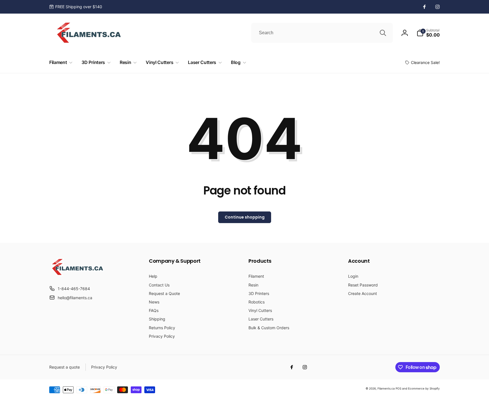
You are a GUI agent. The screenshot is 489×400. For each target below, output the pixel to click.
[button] (428, 33)
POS (398, 388)
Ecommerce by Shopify (424, 388)
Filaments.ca (386, 388)
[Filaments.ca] (77, 274)
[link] (75, 7)
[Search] (383, 32)
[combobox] (322, 33)
